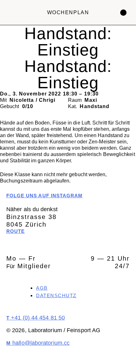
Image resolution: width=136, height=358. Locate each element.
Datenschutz (56, 295)
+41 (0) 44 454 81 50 (35, 318)
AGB (42, 288)
